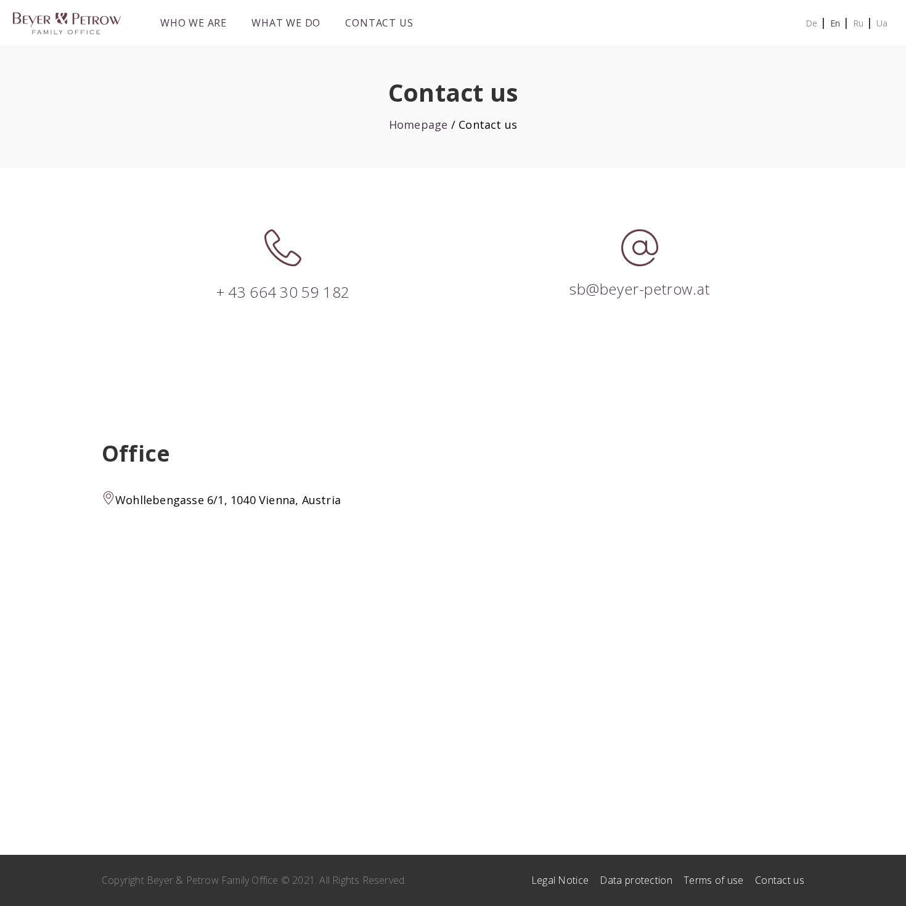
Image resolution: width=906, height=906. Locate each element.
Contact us (379, 23)
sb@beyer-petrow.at (639, 289)
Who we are (193, 23)
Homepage (418, 124)
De (811, 23)
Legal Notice (560, 880)
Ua (882, 23)
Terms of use (714, 880)
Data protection (636, 880)
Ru (858, 23)
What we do (285, 23)
